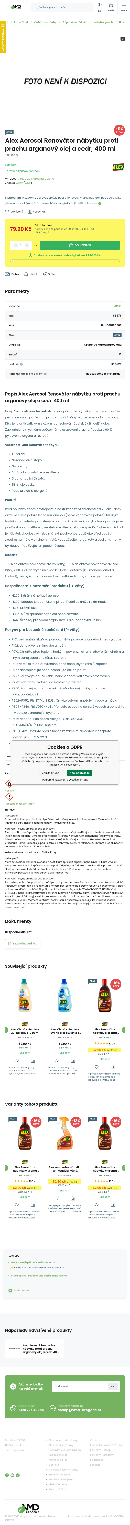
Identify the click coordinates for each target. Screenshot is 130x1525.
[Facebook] (7, 1475)
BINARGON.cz (117, 1516)
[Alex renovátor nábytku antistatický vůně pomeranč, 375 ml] (64, 1133)
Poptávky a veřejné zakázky (65, 1450)
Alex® (19, 183)
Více (94, 203)
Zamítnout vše (50, 772)
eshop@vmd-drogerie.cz (79, 1410)
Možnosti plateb (58, 1460)
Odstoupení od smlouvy (63, 1440)
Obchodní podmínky (61, 1445)
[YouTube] (12, 1475)
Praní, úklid (21, 22)
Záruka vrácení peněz (61, 1479)
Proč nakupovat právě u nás (106, 1445)
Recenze (95, 1464)
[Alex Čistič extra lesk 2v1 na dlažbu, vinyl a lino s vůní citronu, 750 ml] (64, 995)
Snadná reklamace (60, 1474)
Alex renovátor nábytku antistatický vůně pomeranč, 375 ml (65, 1169)
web (28, 183)
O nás (93, 1440)
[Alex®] (118, 173)
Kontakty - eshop (100, 1450)
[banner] (16, 8)
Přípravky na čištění (75, 22)
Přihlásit (113, 1386)
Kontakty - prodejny (102, 1455)
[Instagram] (18, 1475)
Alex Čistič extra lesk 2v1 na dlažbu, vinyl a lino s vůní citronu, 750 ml (65, 1031)
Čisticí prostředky (45, 22)
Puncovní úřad (57, 1489)
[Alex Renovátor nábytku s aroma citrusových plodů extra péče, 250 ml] (104, 995)
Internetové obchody (78, 1516)
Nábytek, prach (103, 22)
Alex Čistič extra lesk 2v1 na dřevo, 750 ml (25, 1031)
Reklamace (96, 1460)
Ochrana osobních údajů (63, 1469)
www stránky (101, 1516)
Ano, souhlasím (79, 772)
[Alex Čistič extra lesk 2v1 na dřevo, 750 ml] (24, 995)
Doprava (54, 1464)
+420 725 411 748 (31, 1410)
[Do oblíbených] (17, 1061)
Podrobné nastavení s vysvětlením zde (65, 779)
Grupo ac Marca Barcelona (36, 179)
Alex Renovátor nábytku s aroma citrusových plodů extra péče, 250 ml (105, 1031)
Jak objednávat (58, 1455)
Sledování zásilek (59, 1484)
